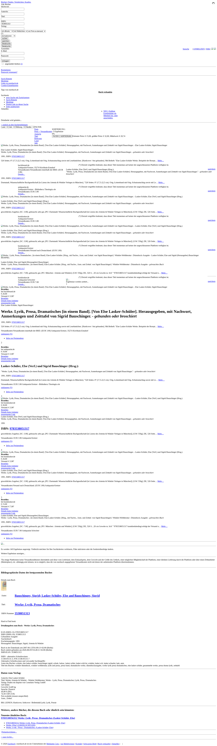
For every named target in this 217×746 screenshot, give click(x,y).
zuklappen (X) (6, 334)
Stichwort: (5, 7)
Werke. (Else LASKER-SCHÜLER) (20, 725)
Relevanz (38, 138)
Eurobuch (11, 744)
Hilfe (208, 49)
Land (36, 141)
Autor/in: (4, 11)
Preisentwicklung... (9, 732)
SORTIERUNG (66, 136)
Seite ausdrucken (12, 107)
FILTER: (38, 127)
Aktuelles (115, 744)
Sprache (186, 49)
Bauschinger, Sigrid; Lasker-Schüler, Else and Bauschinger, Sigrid (57, 595)
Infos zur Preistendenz (15, 338)
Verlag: (4, 26)
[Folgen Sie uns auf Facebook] (212, 49)
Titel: (3, 16)
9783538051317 (18, 156)
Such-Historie (6, 79)
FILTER (56, 136)
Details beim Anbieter (9, 301)
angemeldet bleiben (13, 64)
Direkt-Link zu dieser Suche (17, 104)
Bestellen (4, 298)
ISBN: (3, 21)
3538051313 (22, 613)
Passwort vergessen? (9, 72)
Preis (36, 129)
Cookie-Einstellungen (9, 85)
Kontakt (79, 744)
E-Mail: (4, 51)
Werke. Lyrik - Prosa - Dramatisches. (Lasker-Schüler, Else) (29, 727)
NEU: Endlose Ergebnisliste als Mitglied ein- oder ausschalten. (110, 114)
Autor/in (37, 134)
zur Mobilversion (67, 744)
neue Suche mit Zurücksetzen (17, 97)
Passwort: (5, 56)
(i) (21, 64)
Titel (36, 136)
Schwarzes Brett (89, 744)
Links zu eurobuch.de (9, 83)
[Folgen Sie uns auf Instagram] (215, 49)
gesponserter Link (8, 303)
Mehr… (161, 161)
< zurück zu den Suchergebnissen (14, 125)
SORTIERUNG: (58, 129)
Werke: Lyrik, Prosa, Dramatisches (37, 604)
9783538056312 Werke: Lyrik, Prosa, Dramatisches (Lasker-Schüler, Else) (38, 718)
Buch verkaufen (105, 92)
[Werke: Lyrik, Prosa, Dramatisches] (3, 590)
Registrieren (6, 70)
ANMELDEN (199, 49)
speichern (211, 169)
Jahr (36, 143)
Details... (21, 174)
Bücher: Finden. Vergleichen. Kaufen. (16, 2)
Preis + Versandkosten (43, 131)
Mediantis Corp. (52, 744)
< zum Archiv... (7, 737)
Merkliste (4, 81)
